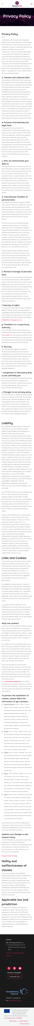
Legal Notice (23, 1021)
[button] (31, 4)
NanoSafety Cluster (14, 1000)
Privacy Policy (24, 1024)
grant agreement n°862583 (13, 1018)
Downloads (13, 1021)
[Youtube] (20, 968)
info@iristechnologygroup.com (12, 320)
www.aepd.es (6, 335)
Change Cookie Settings (9, 856)
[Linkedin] (14, 968)
